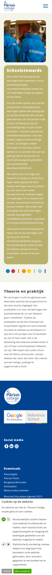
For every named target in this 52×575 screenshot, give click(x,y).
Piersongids (10, 474)
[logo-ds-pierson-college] (21, 6)
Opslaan (7, 571)
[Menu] (44, 6)
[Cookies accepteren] (4, 519)
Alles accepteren (22, 571)
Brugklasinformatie (15, 482)
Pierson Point (11, 478)
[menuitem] (44, 6)
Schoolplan (10, 486)
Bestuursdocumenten (16, 490)
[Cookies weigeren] (8, 519)
